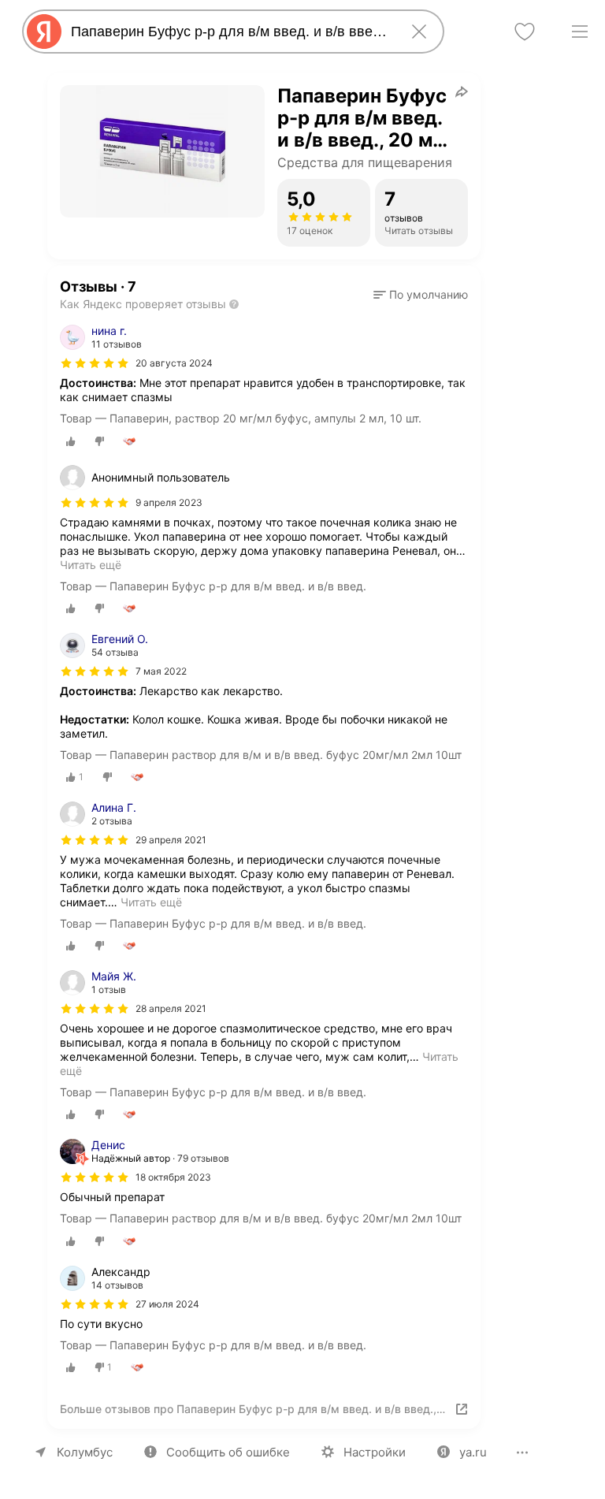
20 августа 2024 (174, 363)
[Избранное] (524, 31)
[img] (94, 363)
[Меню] (580, 31)
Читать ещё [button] (90, 564)
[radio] (71, 441)
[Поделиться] (461, 91)
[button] (420, 295)
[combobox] (230, 31)
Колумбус (85, 1452)
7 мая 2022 (161, 671)
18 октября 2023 (173, 1177)
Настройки (374, 1452)
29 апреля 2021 (170, 840)
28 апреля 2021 (170, 1008)
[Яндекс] (44, 31)
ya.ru (473, 1452)
